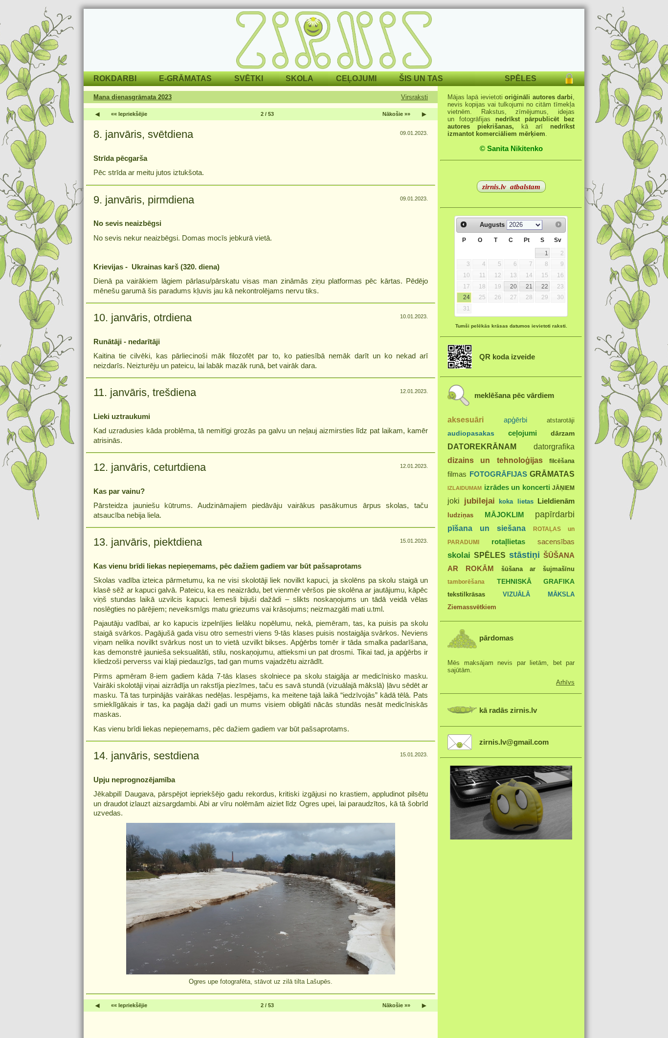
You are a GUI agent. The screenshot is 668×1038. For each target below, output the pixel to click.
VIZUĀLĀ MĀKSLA (539, 594)
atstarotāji (561, 420)
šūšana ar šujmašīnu (538, 569)
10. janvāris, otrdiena (142, 317)
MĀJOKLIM (504, 514)
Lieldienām (556, 501)
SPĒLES (490, 555)
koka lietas (516, 501)
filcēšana (562, 461)
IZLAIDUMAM (464, 488)
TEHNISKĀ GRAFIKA (536, 581)
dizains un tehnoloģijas (495, 460)
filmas (457, 474)
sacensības (556, 542)
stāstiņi (524, 555)
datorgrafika (554, 446)
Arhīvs (565, 682)
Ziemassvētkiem (471, 607)
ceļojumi (522, 433)
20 (513, 286)
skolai (458, 555)
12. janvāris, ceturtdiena (149, 467)
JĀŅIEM (563, 488)
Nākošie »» (396, 114)
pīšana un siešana (486, 528)
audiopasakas (470, 433)
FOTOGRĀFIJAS (498, 474)
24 (466, 297)
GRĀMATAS (552, 473)
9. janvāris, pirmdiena (143, 200)
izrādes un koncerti (517, 487)
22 (544, 286)
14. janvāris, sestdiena (146, 756)
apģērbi (515, 420)
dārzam (563, 433)
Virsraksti (414, 97)
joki (453, 500)
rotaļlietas (508, 541)
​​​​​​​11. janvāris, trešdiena (144, 392)
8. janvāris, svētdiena (143, 134)
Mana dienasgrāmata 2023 (132, 97)
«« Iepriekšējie (129, 114)
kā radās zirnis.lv (508, 710)
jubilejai (479, 501)
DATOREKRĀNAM (481, 446)
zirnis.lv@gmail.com (514, 742)
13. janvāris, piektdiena (147, 542)
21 (529, 286)
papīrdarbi (555, 514)
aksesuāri (465, 419)
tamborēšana (466, 581)
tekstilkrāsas (466, 594)
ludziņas (460, 515)
